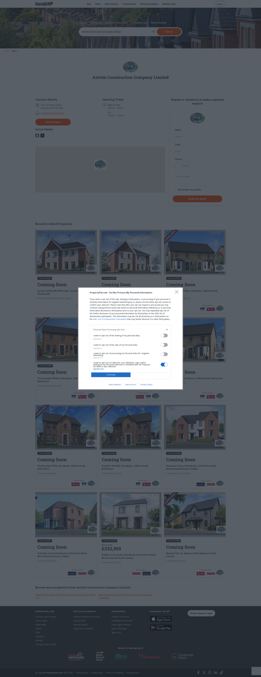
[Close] (177, 292)
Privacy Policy (146, 384)
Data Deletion (115, 384)
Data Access (130, 384)
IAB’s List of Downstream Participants (110, 319)
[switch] (164, 335)
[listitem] (130, 329)
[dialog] (130, 338)
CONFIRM (111, 375)
